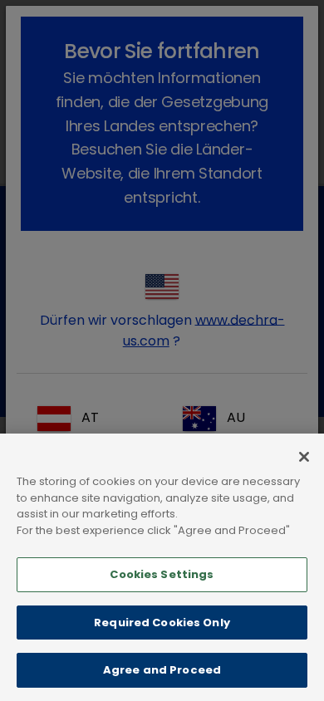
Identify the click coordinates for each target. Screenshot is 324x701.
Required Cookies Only (162, 622)
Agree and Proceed (162, 670)
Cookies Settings (162, 574)
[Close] (304, 457)
